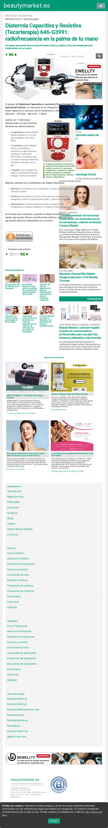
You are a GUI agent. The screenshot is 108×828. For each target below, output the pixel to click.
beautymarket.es (27, 5)
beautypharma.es (17, 720)
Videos (11, 523)
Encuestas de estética (20, 591)
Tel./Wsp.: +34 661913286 (21, 790)
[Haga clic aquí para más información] (19, 241)
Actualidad (66, 271)
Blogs (10, 518)
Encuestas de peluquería (22, 663)
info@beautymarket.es (20, 788)
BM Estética (10, 15)
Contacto (12, 534)
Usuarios (12, 512)
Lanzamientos (25, 15)
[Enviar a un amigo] (14, 255)
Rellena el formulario (16, 469)
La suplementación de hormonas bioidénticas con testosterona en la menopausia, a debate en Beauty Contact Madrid (80, 220)
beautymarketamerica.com (23, 709)
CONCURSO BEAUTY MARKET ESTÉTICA (79, 325)
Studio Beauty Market (20, 529)
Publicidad (13, 502)
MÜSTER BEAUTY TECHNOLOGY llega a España (25, 396)
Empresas (13, 507)
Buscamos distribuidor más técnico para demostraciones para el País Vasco (26, 454)
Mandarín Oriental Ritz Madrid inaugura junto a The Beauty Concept (78, 277)
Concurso (94, 299)
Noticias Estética (17, 580)
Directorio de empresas (21, 563)
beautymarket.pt (17, 704)
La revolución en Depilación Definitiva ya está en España (72, 454)
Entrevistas (14, 596)
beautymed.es (15, 714)
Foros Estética (15, 553)
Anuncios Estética (18, 558)
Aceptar (54, 821)
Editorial (12, 607)
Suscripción (14, 491)
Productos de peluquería (21, 658)
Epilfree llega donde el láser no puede (67, 471)
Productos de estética (20, 585)
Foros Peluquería (17, 625)
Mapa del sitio (15, 496)
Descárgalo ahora (59, 410)
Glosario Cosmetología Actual (77, 174)
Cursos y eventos (17, 569)
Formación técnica (18, 574)
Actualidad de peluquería (21, 652)
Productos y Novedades (22, 19)
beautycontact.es (17, 731)
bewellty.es (14, 725)
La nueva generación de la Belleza (21, 413)
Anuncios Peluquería (19, 631)
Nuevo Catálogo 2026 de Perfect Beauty (69, 394)
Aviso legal (15, 797)
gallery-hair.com (16, 736)
